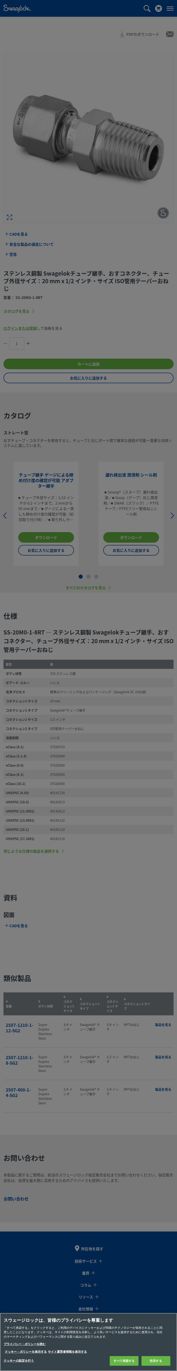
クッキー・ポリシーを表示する (26, 1351)
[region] (88, 1342)
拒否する (156, 1361)
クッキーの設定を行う (19, 1360)
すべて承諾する (124, 1361)
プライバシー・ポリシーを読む (25, 1344)
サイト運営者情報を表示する (67, 1351)
